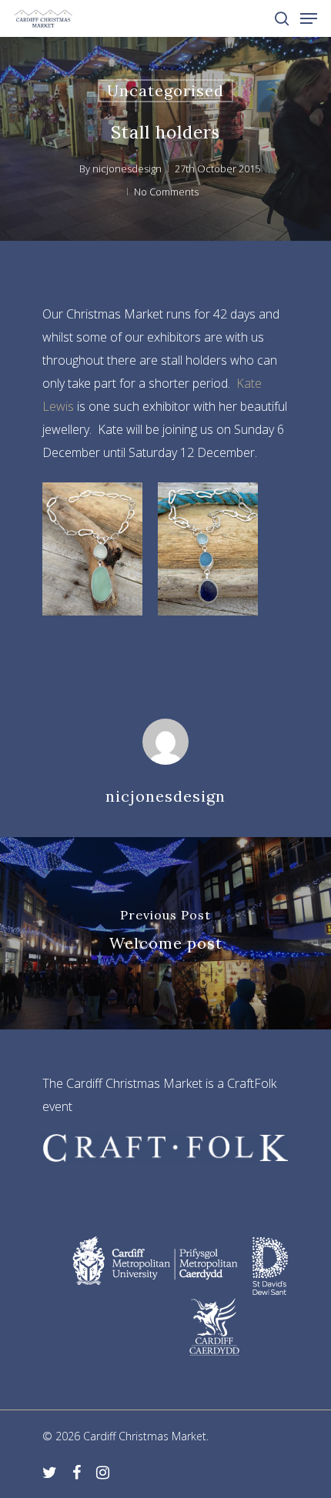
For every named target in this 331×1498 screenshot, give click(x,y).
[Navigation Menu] (308, 18)
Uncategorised (165, 90)
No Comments (166, 192)
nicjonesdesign (127, 168)
